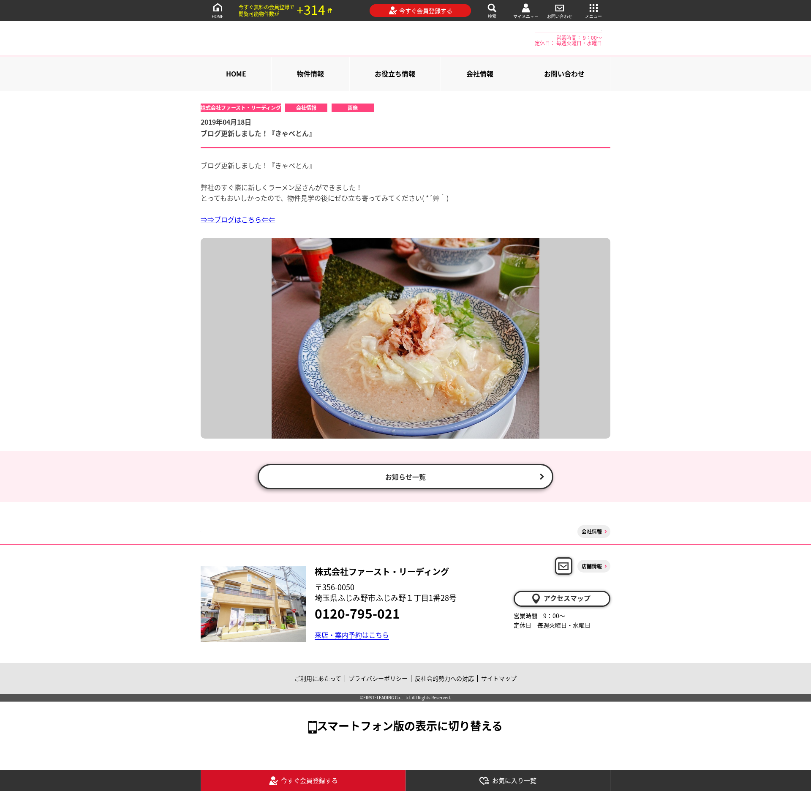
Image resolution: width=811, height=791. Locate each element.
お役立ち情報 (395, 73)
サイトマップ (499, 678)
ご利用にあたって (317, 678)
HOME (217, 16)
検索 (492, 16)
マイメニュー (526, 16)
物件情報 (310, 73)
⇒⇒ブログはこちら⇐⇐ (238, 219)
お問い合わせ (559, 16)
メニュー (593, 16)
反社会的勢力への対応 (444, 678)
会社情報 (479, 73)
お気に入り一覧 (514, 780)
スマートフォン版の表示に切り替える (410, 725)
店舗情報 (592, 566)
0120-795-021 (357, 613)
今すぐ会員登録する (425, 10)
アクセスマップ (567, 598)
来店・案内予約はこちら (352, 635)
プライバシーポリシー (378, 678)
